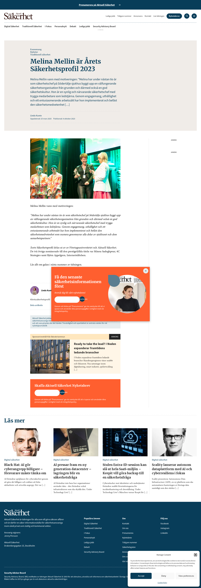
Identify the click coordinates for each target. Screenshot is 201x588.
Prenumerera (127, 533)
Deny (163, 576)
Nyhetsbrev (174, 16)
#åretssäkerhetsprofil (40, 299)
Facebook (165, 523)
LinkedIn (164, 533)
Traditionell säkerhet (40, 54)
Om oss (125, 528)
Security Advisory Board (104, 26)
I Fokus (48, 26)
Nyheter (34, 52)
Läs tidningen (158, 16)
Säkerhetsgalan (129, 547)
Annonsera (138, 16)
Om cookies (127, 556)
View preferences (186, 576)
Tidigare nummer (124, 16)
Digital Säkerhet (11, 26)
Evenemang (36, 49)
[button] (195, 554)
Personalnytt (61, 26)
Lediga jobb (110, 16)
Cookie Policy (162, 583)
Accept (141, 576)
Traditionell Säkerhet (32, 26)
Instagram (165, 528)
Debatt (73, 26)
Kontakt (148, 16)
